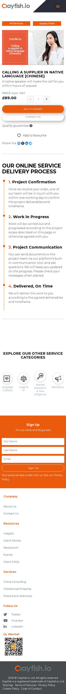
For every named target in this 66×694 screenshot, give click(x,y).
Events (8, 554)
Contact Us (33, 116)
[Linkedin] (26, 143)
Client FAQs (11, 561)
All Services (16, 23)
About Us (10, 506)
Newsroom (11, 547)
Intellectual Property (17, 589)
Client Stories (12, 540)
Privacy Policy (46, 685)
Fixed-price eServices (18, 596)
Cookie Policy (11, 688)
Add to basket (33, 109)
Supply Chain (47, 23)
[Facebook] (18, 143)
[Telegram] (30, 143)
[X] (22, 143)
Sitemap (8, 685)
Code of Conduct (31, 688)
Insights (9, 533)
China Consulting (15, 581)
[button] (58, 6)
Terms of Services (25, 685)
